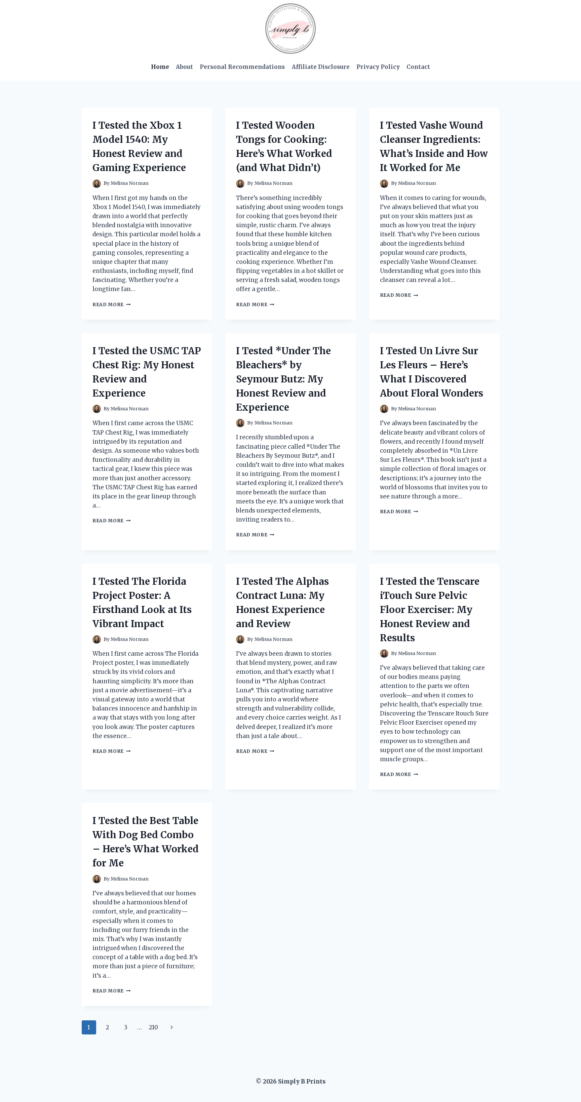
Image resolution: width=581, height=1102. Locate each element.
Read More (111, 305)
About (184, 67)
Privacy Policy (378, 67)
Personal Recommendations (242, 67)
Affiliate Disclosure (321, 67)
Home (160, 67)
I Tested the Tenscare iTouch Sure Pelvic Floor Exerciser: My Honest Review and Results (429, 609)
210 (153, 1027)
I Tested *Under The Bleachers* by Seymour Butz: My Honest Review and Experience (283, 379)
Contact (418, 67)
